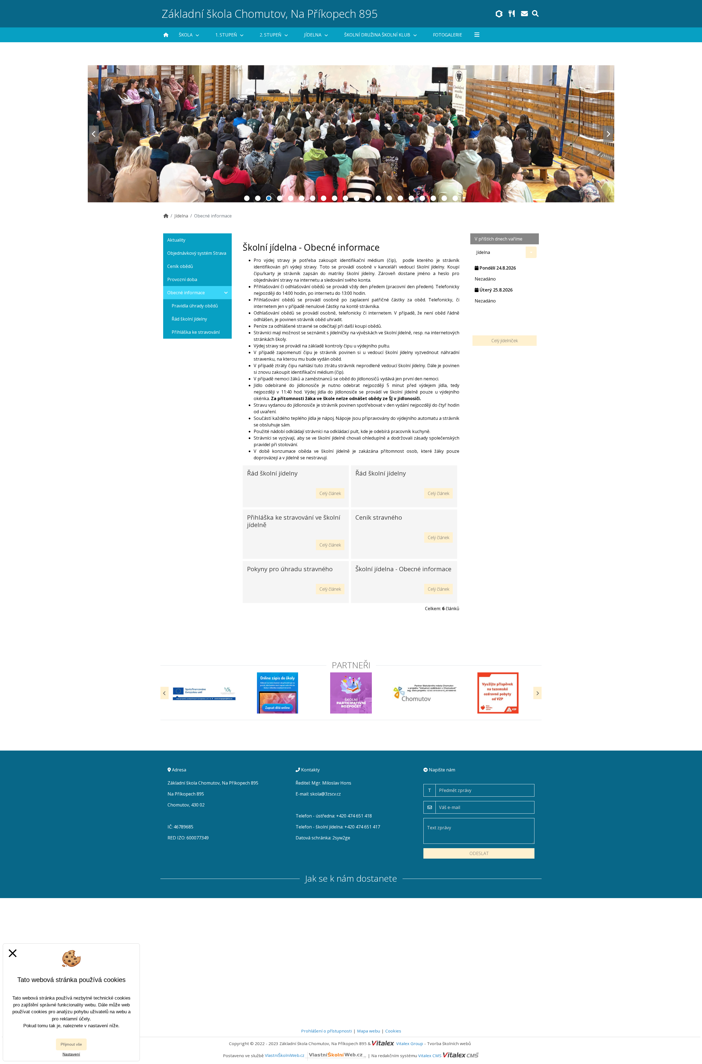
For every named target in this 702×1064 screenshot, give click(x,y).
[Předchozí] (164, 693)
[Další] (537, 693)
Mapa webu (368, 1031)
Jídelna (313, 35)
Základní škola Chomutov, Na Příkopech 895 (270, 13)
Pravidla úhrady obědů (195, 306)
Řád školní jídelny (272, 473)
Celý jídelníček (504, 341)
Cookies (393, 1031)
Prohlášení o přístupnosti (326, 1031)
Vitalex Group (409, 1043)
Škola (186, 35)
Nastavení (71, 1054)
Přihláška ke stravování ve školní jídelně (293, 521)
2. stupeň (271, 35)
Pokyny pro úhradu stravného (290, 569)
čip (391, 260)
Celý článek (330, 493)
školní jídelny (431, 267)
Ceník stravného (378, 517)
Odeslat (479, 853)
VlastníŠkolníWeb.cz (284, 1055)
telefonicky (350, 313)
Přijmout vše (71, 1044)
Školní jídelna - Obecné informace (403, 569)
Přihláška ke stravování (196, 332)
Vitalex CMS (429, 1055)
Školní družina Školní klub (377, 35)
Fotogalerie (447, 35)
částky (397, 300)
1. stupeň (226, 35)
